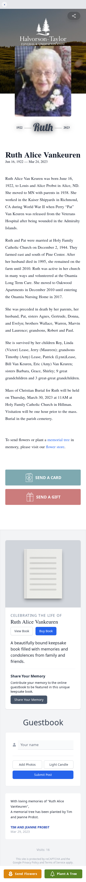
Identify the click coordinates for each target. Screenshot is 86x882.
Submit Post (43, 775)
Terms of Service (55, 862)
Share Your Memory (28, 700)
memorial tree (58, 439)
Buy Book (46, 631)
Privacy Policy (30, 862)
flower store (55, 446)
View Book (21, 631)
